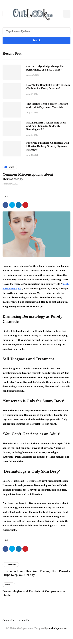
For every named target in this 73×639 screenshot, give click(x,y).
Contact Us (8, 620)
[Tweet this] (12, 205)
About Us (24, 620)
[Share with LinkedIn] (19, 205)
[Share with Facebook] (5, 205)
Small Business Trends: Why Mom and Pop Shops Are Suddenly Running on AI (46, 126)
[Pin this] (25, 205)
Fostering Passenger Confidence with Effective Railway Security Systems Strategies (47, 146)
